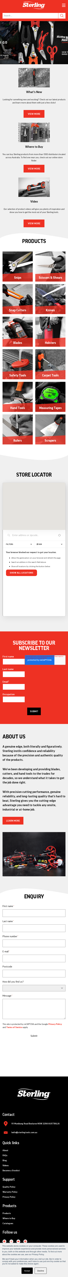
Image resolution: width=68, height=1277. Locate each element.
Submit (34, 1037)
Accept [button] (27, 1270)
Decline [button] (40, 1270)
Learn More (13, 821)
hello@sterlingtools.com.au (24, 1133)
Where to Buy (9, 1219)
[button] (31, 61)
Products (7, 1214)
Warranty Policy (10, 1193)
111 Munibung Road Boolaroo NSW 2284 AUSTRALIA (35, 1125)
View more (34, 115)
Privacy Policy (55, 1025)
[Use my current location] (59, 536)
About (5, 1151)
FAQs (5, 1156)
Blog (5, 1161)
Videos (6, 1166)
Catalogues (8, 1224)
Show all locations (21, 574)
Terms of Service (14, 1028)
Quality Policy (9, 1188)
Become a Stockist (11, 1171)
